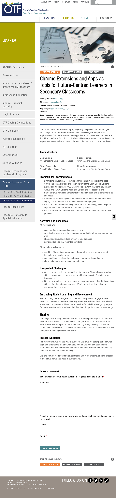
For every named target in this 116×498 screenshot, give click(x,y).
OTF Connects (11, 130)
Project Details (50, 72)
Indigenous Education (15, 94)
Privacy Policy (34, 488)
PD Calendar (10, 146)
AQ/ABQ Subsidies (13, 67)
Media (56, 2)
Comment (44, 382)
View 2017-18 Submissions (18, 192)
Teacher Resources (13, 206)
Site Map (51, 488)
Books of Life (10, 75)
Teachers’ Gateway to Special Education (15, 216)
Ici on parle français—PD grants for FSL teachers (17, 85)
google (66, 109)
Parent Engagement (14, 138)
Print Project (112, 67)
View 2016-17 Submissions (18, 196)
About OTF (46, 2)
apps (52, 109)
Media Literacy (11, 114)
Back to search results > (51, 67)
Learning (68, 18)
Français (85, 2)
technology (58, 99)
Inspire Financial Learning (12, 104)
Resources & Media (72, 72)
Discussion (94, 72)
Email (43, 436)
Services (87, 18)
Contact (66, 2)
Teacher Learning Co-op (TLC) (16, 184)
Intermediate (54, 102)
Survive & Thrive (12, 162)
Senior (62, 102)
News (75, 2)
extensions (59, 109)
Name (43, 424)
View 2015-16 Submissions (18, 200)
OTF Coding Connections (17, 122)
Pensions (49, 18)
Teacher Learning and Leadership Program (15, 172)
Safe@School (10, 154)
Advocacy (106, 18)
